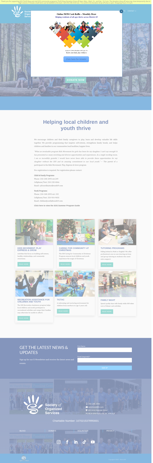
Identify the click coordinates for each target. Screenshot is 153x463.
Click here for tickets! (76, 59)
